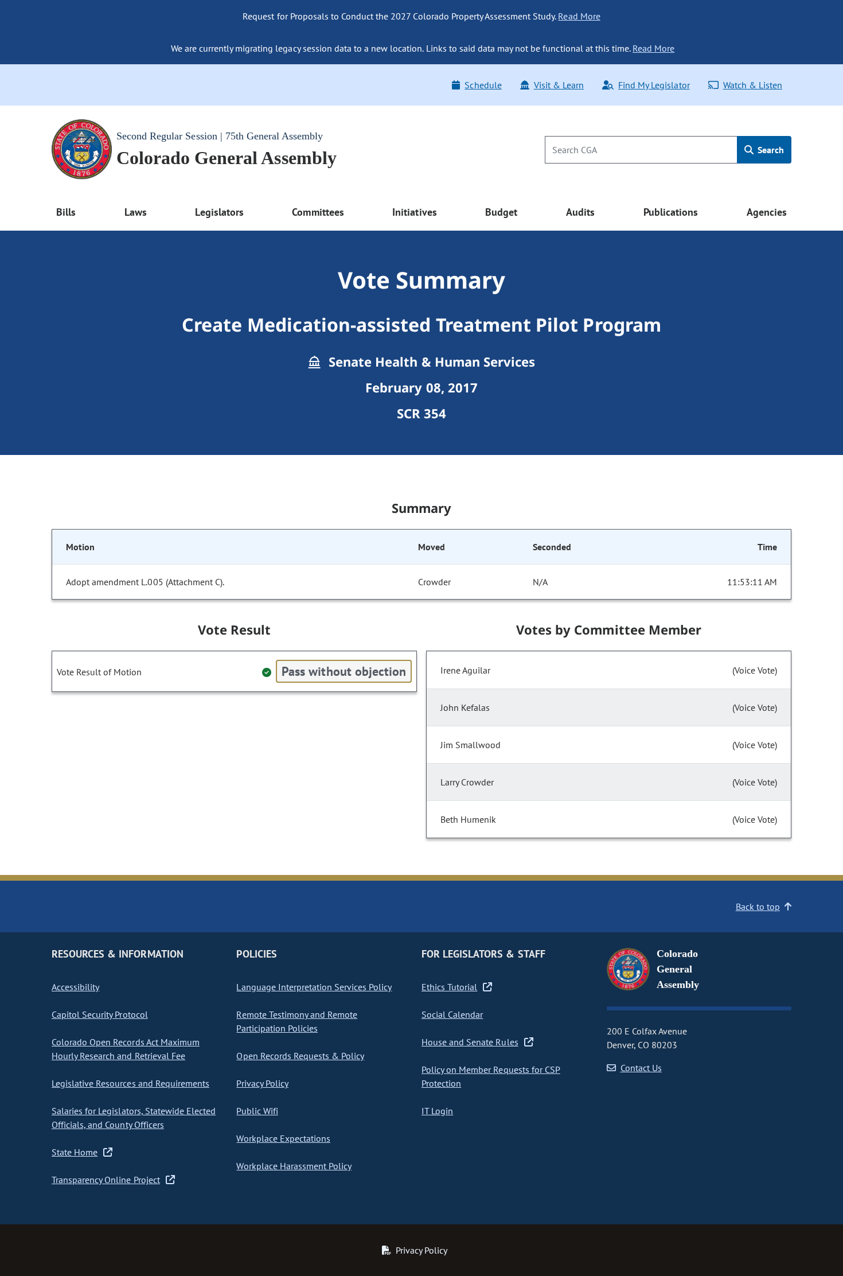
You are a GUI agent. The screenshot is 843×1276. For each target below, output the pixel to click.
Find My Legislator (653, 85)
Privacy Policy (262, 1083)
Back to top (758, 906)
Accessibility (75, 987)
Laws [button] (135, 212)
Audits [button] (580, 212)
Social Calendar (452, 1014)
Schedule (483, 85)
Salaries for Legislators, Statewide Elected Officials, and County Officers (134, 1117)
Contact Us (641, 1067)
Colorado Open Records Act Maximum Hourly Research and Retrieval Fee (126, 1048)
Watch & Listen (752, 85)
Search (769, 149)
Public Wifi (257, 1110)
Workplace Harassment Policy (294, 1166)
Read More (579, 16)
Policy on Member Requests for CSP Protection (491, 1076)
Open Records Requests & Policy (300, 1055)
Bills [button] (66, 212)
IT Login (437, 1110)
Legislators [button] (219, 212)
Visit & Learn (559, 85)
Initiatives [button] (414, 212)
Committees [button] (318, 212)
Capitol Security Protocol (100, 1014)
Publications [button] (670, 212)
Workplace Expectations (283, 1138)
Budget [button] (501, 212)
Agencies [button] (767, 212)
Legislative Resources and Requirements (130, 1083)
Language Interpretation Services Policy (314, 987)
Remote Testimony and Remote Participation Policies (296, 1021)
